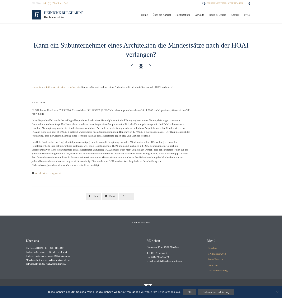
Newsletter (213, 248)
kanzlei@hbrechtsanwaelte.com (168, 261)
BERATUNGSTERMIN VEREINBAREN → (224, 3)
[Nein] (277, 292)
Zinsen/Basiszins (215, 259)
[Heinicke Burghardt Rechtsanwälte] (57, 15)
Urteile (47, 87)
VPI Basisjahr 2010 (217, 254)
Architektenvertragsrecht (66, 87)
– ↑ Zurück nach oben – (141, 222)
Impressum (213, 265)
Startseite (36, 87)
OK (190, 292)
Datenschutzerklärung (218, 270)
